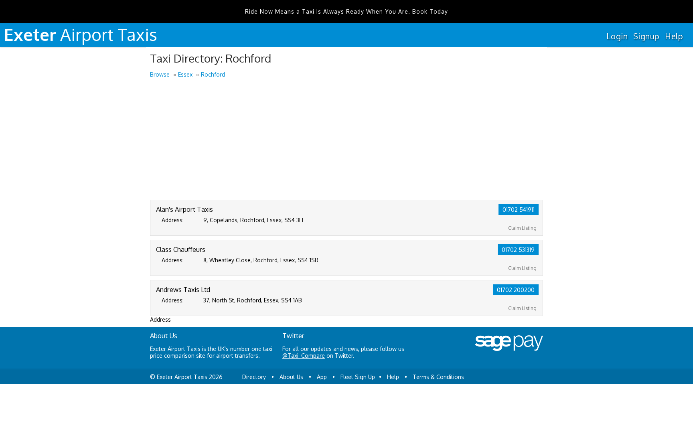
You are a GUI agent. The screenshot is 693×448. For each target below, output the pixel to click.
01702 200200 (516, 289)
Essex (185, 74)
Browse (160, 74)
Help (674, 36)
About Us (291, 376)
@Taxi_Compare (303, 355)
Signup (646, 36)
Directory (254, 376)
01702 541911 (519, 209)
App (322, 376)
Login (617, 36)
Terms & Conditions (438, 376)
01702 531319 (518, 249)
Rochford (213, 74)
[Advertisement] (346, 139)
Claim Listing (522, 228)
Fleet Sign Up (357, 376)
